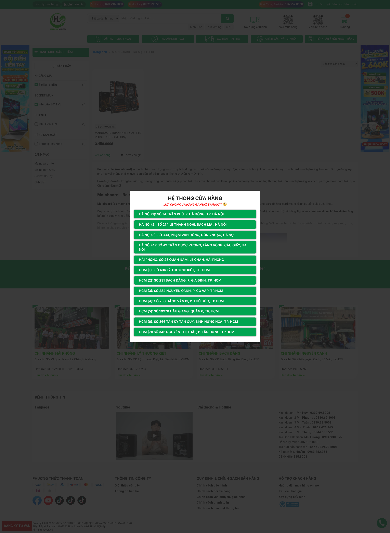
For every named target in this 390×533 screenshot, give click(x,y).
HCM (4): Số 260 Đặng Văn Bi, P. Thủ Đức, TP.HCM (181, 301)
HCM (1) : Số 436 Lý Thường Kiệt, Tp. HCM (174, 270)
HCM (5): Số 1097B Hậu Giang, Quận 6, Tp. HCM (179, 311)
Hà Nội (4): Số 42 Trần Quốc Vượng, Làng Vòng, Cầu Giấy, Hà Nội (193, 247)
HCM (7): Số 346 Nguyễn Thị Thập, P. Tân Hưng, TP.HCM (186, 332)
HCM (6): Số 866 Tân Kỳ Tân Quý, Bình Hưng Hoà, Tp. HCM (188, 322)
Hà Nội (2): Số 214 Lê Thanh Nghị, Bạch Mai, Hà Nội (182, 224)
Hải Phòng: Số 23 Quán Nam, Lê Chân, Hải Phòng (181, 260)
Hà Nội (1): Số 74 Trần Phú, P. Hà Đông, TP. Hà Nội (181, 214)
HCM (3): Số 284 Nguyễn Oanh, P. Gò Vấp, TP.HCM (181, 291)
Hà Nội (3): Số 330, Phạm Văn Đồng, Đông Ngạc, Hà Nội (186, 235)
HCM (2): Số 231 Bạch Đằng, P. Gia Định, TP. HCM (180, 280)
